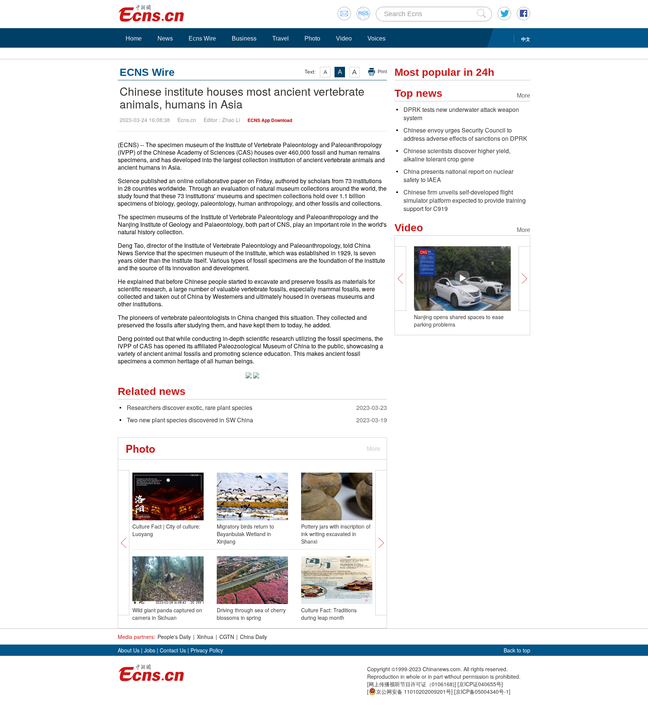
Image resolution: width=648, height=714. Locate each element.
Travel (280, 38)
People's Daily (174, 636)
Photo (312, 38)
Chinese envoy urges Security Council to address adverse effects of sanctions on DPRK (465, 134)
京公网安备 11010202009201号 (413, 691)
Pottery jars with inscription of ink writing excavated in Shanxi (335, 534)
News (165, 38)
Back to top (517, 650)
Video (344, 38)
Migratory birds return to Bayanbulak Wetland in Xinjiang (245, 534)
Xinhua (205, 636)
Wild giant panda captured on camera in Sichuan (167, 613)
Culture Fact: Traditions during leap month (329, 613)
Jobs (149, 650)
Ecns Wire (202, 38)
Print (382, 71)
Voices (377, 38)
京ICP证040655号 (480, 684)
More (373, 448)
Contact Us (173, 650)
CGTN (226, 636)
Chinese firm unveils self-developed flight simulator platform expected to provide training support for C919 (465, 200)
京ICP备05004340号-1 (482, 691)
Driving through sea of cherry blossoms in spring (251, 613)
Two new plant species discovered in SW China (190, 420)
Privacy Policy (206, 650)
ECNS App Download (270, 120)
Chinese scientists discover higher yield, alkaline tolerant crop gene (457, 154)
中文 (525, 39)
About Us (129, 650)
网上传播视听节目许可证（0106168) (411, 684)
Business (244, 38)
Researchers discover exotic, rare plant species (189, 407)
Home (134, 38)
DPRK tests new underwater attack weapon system (461, 113)
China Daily (253, 636)
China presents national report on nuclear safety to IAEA (458, 175)
